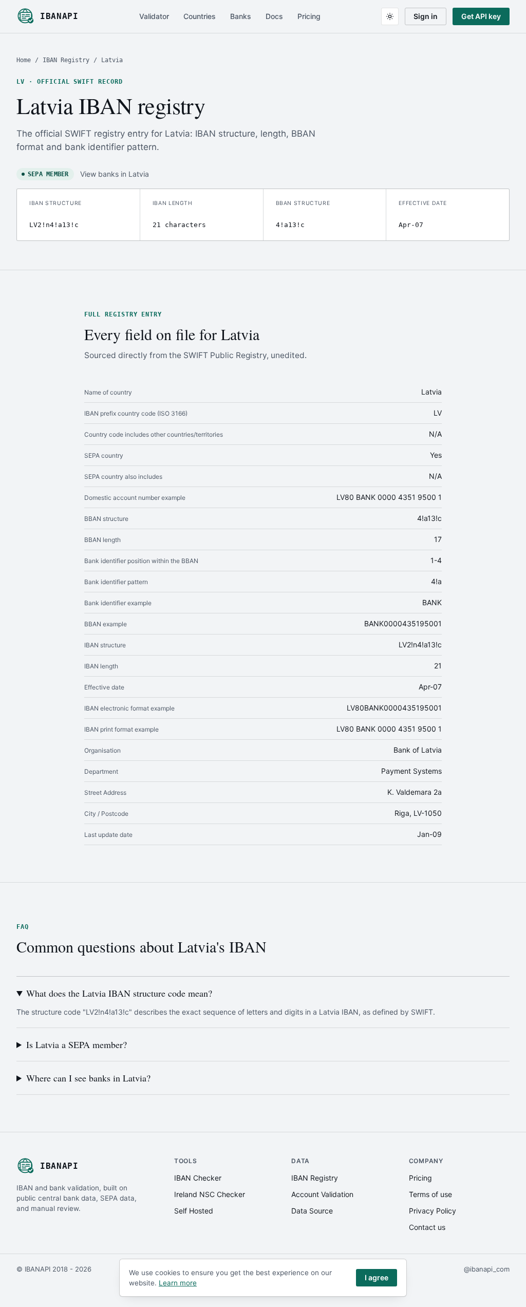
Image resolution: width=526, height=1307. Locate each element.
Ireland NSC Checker (209, 1194)
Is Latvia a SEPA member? (76, 1044)
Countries (199, 16)
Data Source (312, 1210)
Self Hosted (193, 1210)
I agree (376, 1277)
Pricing (309, 16)
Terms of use (430, 1194)
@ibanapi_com (487, 1269)
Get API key (481, 16)
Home (23, 60)
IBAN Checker (197, 1177)
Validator (154, 16)
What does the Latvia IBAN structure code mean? (119, 993)
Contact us (427, 1227)
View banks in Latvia (114, 174)
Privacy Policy (432, 1210)
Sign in (426, 16)
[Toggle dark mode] (390, 16)
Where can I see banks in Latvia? (88, 1078)
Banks (240, 16)
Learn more (178, 1283)
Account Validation (322, 1194)
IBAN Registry (66, 60)
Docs (274, 16)
